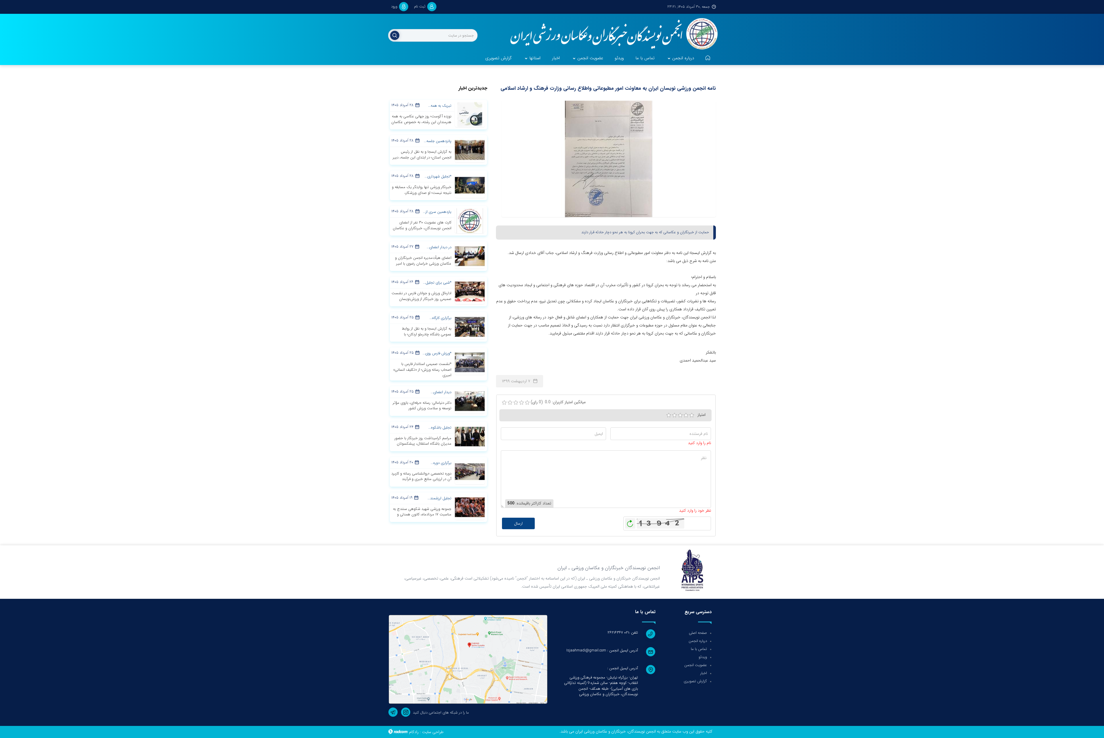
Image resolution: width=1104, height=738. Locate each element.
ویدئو (703, 657)
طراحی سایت (433, 732)
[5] (691, 415)
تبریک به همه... (439, 106)
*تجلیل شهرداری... (438, 176)
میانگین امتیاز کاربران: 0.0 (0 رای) (558, 402)
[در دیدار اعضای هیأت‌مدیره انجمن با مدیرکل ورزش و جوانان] (470, 256)
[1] (668, 415)
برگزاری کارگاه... (440, 318)
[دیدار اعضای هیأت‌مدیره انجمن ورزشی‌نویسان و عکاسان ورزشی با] (470, 400)
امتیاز (701, 415)
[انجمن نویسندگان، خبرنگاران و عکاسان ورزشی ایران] (610, 34)
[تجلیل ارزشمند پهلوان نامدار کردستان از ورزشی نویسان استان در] (470, 507)
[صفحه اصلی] (708, 58)
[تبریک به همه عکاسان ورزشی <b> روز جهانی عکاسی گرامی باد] (470, 114)
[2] (674, 415)
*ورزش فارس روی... (437, 353)
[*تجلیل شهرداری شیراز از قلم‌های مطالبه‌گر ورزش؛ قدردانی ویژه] (470, 185)
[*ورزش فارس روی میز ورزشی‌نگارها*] (470, 362)
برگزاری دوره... (441, 463)
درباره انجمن (698, 641)
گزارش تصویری (695, 681)
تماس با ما (699, 649)
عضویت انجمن (695, 665)
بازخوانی (630, 522)
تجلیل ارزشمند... (439, 498)
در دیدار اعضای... (439, 247)
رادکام (414, 732)
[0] (504, 402)
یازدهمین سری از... (437, 212)
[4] (686, 415)
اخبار (703, 673)
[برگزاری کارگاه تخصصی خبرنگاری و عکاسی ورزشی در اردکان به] (470, 327)
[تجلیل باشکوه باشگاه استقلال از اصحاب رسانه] (470, 436)
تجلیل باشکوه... (439, 428)
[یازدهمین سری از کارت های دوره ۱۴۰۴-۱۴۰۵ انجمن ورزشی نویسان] (470, 220)
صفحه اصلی (698, 633)
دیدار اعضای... (441, 392)
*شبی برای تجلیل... (437, 283)
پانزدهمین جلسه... (437, 141)
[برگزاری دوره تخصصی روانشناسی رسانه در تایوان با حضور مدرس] (470, 471)
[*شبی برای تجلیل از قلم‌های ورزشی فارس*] (470, 291)
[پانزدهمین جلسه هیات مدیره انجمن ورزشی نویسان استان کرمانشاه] (470, 150)
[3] (680, 415)
